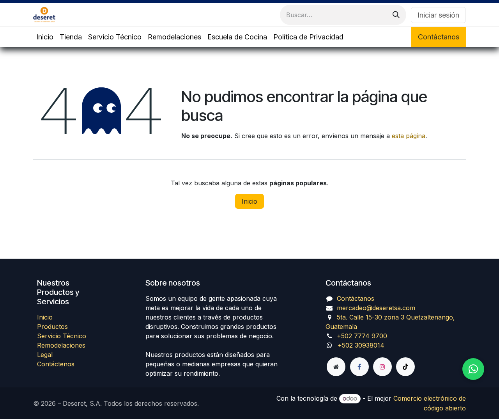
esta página (408, 136)
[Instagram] (382, 366)
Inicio (249, 201)
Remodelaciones (61, 345)
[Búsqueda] (396, 15)
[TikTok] (405, 366)
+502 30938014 (361, 345)
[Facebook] (359, 366)
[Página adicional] (336, 366)
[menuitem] (45, 36)
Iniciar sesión (438, 15)
